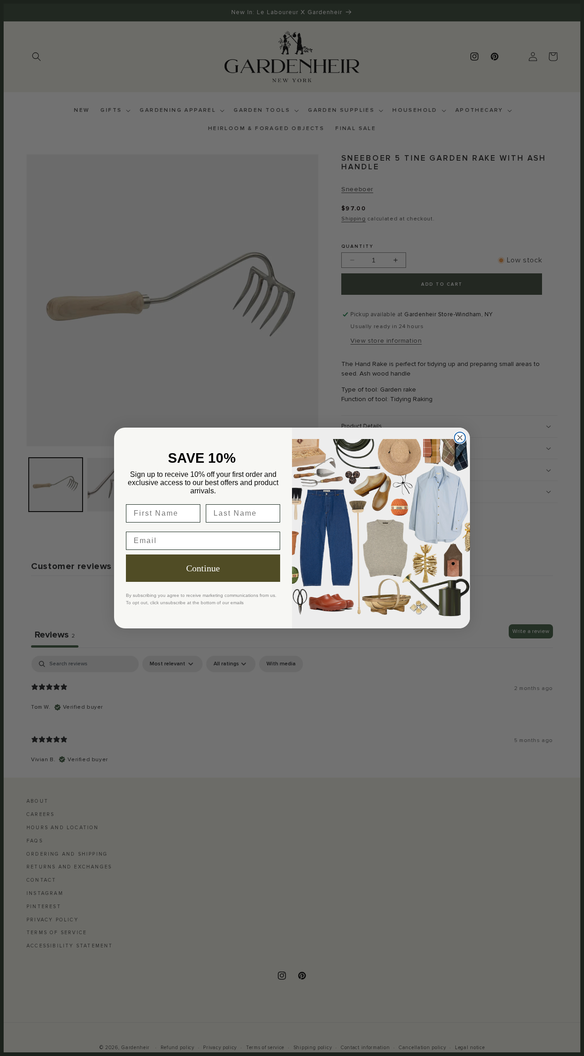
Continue (203, 568)
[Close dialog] (459, 437)
